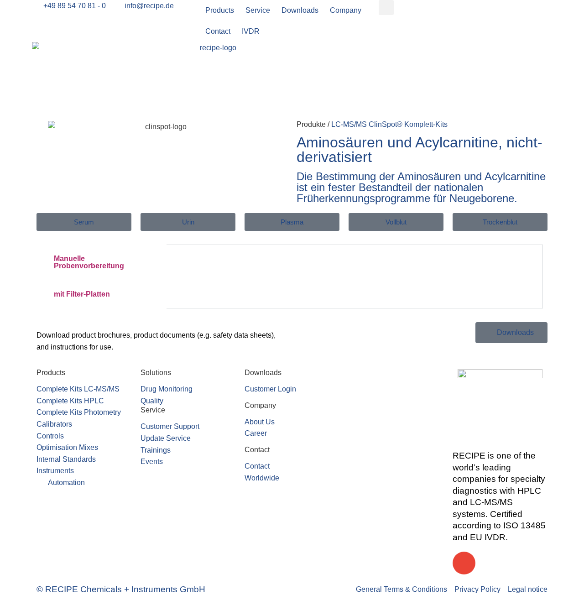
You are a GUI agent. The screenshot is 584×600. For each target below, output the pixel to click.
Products (219, 10)
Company (345, 10)
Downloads (300, 10)
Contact (217, 31)
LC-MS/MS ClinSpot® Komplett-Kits (389, 124)
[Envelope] (464, 563)
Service (257, 10)
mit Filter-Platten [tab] (82, 294)
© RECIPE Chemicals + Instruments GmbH (120, 589)
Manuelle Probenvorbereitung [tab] (89, 262)
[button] (386, 7)
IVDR (251, 31)
